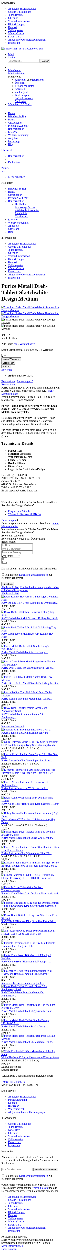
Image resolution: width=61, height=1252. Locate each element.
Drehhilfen (20, 204)
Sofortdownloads (24, 98)
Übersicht (20, 82)
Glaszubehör (15, 194)
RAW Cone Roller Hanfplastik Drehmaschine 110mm (30, 803)
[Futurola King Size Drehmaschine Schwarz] (25, 729)
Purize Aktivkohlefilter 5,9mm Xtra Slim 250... (26, 853)
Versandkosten (40, 1187)
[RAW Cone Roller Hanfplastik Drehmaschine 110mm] (30, 800)
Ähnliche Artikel (10, 587)
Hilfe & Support (16, 24)
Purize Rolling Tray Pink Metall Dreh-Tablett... (26, 698)
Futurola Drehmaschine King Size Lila (28, 944)
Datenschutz (14, 36)
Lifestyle (12, 219)
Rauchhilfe (21, 213)
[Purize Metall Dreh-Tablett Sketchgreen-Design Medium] (30, 1038)
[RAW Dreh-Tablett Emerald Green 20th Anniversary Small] (30, 711)
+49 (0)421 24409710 (13, 1081)
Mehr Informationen (12, 1245)
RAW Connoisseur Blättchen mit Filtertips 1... (26, 961)
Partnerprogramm (17, 1099)
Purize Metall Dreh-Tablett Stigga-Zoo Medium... (27, 837)
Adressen (20, 88)
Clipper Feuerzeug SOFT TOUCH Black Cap (26, 878)
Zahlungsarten (15, 30)
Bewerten (6, 369)
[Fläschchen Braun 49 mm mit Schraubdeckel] (26, 970)
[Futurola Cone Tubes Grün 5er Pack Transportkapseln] (30, 890)
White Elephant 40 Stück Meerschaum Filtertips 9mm (30, 1057)
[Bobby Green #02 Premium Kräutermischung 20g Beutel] (30, 816)
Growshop (13, 228)
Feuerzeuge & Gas (25, 207)
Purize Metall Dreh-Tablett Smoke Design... (24, 652)
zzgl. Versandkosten (24, 343)
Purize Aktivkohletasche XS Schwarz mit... (24, 788)
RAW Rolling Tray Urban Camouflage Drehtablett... (29, 602)
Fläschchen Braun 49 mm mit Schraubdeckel (25, 973)
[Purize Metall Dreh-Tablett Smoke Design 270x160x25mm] (30, 649)
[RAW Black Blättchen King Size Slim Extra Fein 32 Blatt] (30, 918)
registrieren (38, 79)
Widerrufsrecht (16, 33)
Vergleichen (8, 363)
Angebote (13, 225)
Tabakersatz (21, 216)
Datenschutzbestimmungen (33, 574)
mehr (50, 390)
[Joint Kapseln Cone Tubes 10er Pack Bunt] (25, 930)
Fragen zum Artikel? (19, 511)
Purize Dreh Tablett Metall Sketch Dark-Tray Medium (30, 683)
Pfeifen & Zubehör (18, 197)
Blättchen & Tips (17, 188)
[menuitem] (34, 8)
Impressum (14, 42)
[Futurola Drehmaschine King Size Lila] (23, 942)
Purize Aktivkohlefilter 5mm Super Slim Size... (26, 760)
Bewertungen (25, 381)
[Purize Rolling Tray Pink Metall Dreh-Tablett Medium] (30, 695)
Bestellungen (22, 95)
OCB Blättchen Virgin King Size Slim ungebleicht (28, 745)
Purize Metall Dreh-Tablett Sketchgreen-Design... (27, 1041)
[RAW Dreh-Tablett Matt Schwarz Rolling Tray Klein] (30, 615)
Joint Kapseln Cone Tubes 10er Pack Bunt (28, 932)
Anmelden (21, 79)
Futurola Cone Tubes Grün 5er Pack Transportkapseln (30, 893)
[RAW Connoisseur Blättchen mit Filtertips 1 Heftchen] (30, 958)
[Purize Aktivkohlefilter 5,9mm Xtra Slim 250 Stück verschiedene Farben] (30, 850)
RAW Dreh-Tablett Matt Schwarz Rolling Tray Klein (29, 618)
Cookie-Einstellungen (19, 11)
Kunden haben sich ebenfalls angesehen (22, 983)
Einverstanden (9, 1249)
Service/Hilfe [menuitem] (23, 22)
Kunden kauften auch (31, 587)
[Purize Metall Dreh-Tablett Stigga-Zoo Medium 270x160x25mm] (30, 834)
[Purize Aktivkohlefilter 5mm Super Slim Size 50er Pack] (30, 757)
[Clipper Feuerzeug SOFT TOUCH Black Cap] (27, 874)
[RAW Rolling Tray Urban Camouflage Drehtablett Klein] (30, 599)
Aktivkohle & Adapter (27, 210)
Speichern (8, 584)
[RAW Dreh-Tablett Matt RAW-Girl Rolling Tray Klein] (30, 630)
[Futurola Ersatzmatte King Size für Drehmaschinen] (30, 902)
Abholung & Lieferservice (22, 8)
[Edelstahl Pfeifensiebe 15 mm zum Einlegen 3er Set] (30, 862)
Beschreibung (8, 381)
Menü (11, 54)
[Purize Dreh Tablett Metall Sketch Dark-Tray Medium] (30, 680)
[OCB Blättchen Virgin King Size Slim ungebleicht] (29, 741)
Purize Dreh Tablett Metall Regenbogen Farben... (27, 667)
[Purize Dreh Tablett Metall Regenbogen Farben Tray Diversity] (30, 664)
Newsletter (14, 1129)
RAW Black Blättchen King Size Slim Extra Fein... (28, 921)
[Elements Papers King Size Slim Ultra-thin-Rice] (28, 769)
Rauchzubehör (16, 201)
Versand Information (19, 21)
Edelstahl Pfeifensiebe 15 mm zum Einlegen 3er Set (29, 865)
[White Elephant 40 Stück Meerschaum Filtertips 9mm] (30, 1054)
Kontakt (12, 27)
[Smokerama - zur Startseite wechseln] (22, 48)
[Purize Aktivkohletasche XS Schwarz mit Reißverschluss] (30, 785)
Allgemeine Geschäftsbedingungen (27, 39)
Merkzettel (20, 101)
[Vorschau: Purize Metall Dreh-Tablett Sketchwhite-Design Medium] (30, 310)
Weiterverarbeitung (18, 222)
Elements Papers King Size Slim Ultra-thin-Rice (27, 772)
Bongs (11, 191)
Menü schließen (16, 73)
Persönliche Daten (24, 85)
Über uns (13, 17)
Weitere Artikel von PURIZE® (24, 514)
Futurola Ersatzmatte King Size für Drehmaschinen (28, 905)
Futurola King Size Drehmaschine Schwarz (24, 732)
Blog (10, 231)
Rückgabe (13, 1105)
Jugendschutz (15, 14)
